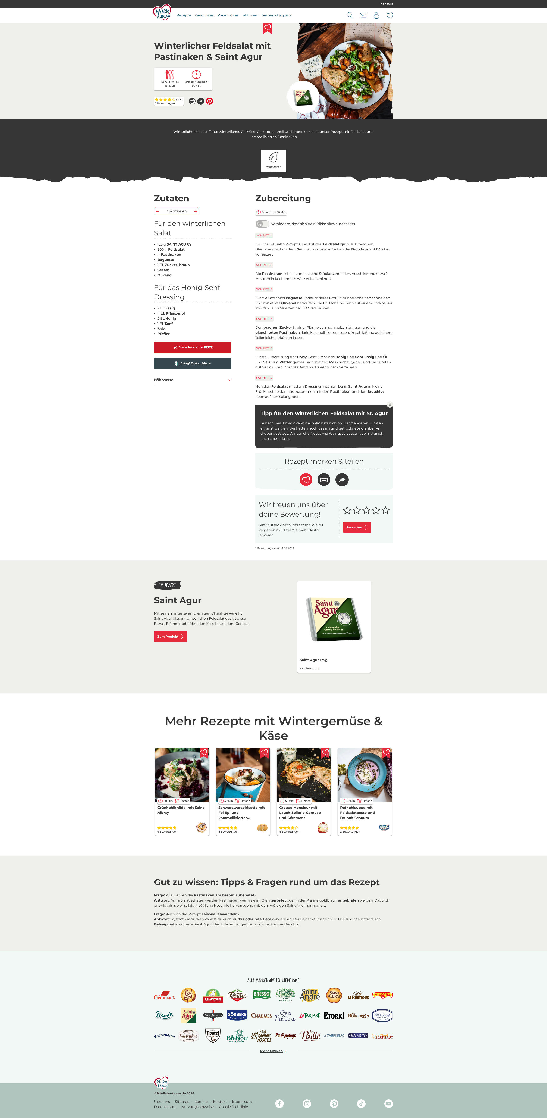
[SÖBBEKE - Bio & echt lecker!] (237, 1015)
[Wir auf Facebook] (279, 1104)
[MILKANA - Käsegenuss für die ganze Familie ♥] (382, 995)
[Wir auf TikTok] (361, 1104)
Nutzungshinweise (198, 1107)
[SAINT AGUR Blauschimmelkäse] (188, 1015)
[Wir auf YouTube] (388, 1104)
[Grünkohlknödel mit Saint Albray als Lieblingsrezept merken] (204, 753)
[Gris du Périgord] (285, 1015)
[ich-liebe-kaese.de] (161, 1082)
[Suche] (350, 15)
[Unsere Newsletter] (363, 15)
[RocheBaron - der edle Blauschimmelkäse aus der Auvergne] (164, 1036)
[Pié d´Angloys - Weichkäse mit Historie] (285, 1036)
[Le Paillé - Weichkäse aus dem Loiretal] (309, 1035)
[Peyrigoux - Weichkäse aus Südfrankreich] (382, 1015)
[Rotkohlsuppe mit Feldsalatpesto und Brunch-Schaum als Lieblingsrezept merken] (386, 753)
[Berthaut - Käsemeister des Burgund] (382, 1036)
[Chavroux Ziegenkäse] (213, 995)
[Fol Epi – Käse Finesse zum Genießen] (188, 995)
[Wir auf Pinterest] (334, 1104)
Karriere (202, 1102)
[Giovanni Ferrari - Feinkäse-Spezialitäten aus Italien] (237, 995)
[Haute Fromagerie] (213, 1015)
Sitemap (182, 1102)
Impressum (242, 1102)
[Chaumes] (261, 1015)
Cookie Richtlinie (233, 1107)
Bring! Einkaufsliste (195, 363)
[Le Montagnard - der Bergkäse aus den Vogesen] (261, 1036)
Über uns (162, 1102)
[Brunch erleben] (164, 1015)
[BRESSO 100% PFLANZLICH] (285, 995)
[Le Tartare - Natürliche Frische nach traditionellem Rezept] (309, 1015)
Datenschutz (165, 1107)
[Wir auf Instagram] (307, 1104)
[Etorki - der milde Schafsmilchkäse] (334, 1015)
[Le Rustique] (358, 995)
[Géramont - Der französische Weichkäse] (164, 995)
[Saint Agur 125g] (302, 97)
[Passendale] (188, 1036)
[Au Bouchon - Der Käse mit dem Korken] (358, 1015)
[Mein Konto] (376, 15)
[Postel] (213, 1035)
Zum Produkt (167, 636)
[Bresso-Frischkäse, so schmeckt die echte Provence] (261, 995)
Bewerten (354, 527)
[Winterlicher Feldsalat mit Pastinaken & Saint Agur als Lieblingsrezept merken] (267, 28)
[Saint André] (309, 995)
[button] (200, 101)
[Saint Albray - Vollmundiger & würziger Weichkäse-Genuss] (334, 995)
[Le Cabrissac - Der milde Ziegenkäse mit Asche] (334, 1035)
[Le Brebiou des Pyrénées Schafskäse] (237, 1035)
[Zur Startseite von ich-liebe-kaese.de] (162, 12)
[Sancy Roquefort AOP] (358, 1036)
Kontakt (386, 4)
